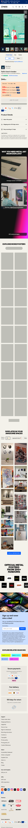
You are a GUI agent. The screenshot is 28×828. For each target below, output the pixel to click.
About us (3, 760)
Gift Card (3, 779)
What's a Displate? (5, 755)
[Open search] (13, 6)
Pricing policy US (5, 742)
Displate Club (4, 757)
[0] (16, 7)
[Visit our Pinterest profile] (18, 789)
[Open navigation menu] (25, 6)
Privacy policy (4, 634)
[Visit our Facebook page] (2, 793)
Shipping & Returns (5, 722)
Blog (2, 762)
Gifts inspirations (5, 782)
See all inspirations (14, 553)
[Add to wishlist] (25, 12)
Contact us (3, 735)
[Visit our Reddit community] (2, 789)
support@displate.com (18, 641)
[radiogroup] (14, 55)
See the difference (18, 61)
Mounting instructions (6, 732)
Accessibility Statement (6, 752)
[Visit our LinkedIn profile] (8, 789)
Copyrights (4, 737)
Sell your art (4, 772)
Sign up (22, 628)
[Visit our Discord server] (21, 789)
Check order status (5, 719)
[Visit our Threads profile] (24, 789)
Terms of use (4, 727)
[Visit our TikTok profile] (5, 789)
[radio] (9, 55)
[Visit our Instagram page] (12, 789)
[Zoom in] (25, 16)
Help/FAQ (3, 724)
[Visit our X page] (15, 789)
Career (3, 765)
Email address (5, 625)
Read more (24, 73)
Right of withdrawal (6, 729)
